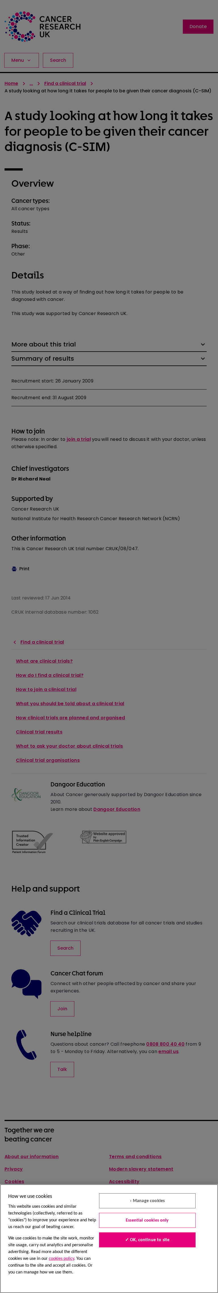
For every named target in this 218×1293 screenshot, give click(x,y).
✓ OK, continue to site (147, 1240)
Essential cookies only (147, 1220)
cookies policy (61, 1258)
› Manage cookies (147, 1201)
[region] (109, 1238)
